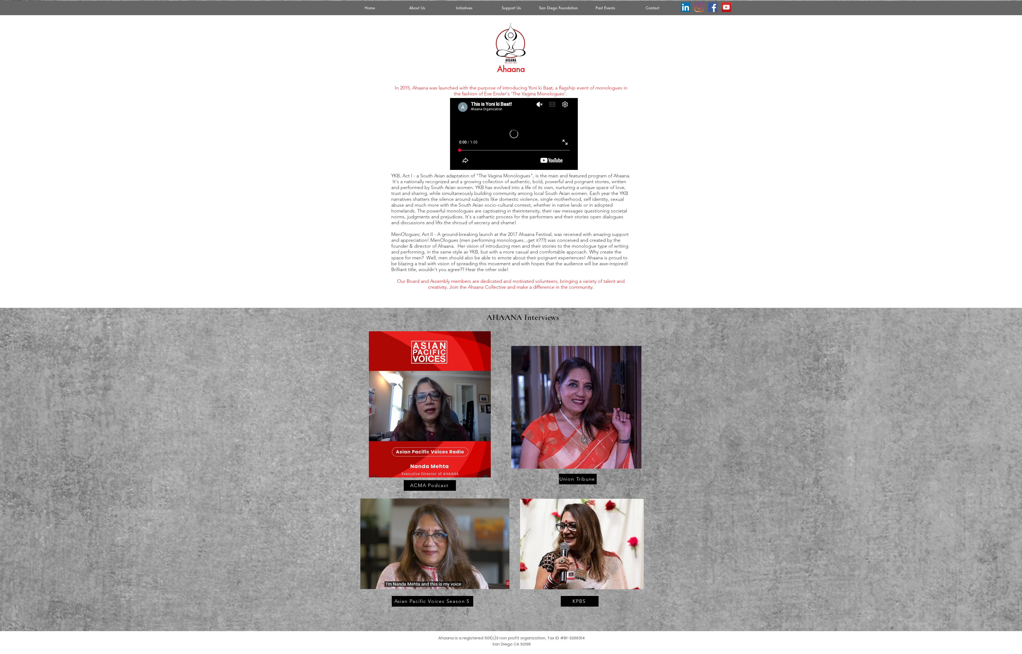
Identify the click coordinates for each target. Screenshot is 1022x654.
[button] (464, 8)
